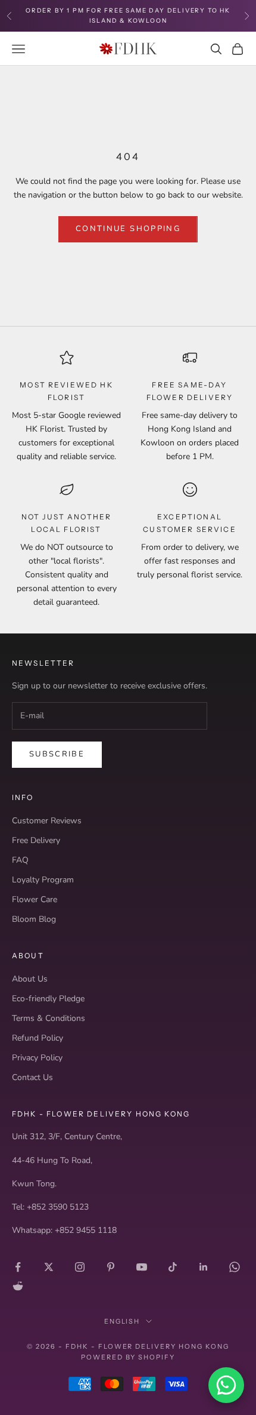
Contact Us (32, 1077)
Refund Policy (37, 1038)
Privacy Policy (37, 1057)
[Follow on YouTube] (142, 1267)
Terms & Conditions (48, 1018)
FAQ (20, 860)
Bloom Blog (34, 919)
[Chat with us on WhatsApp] (226, 1385)
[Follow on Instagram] (80, 1267)
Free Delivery (36, 840)
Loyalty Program (43, 879)
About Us (30, 979)
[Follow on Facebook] (18, 1267)
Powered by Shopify (128, 1357)
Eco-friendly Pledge (48, 998)
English (122, 1321)
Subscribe (57, 754)
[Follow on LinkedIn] (204, 1267)
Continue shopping (128, 228)
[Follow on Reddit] (18, 1286)
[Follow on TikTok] (173, 1267)
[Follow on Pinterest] (111, 1267)
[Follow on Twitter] (49, 1267)
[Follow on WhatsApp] (235, 1267)
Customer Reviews (47, 820)
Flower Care (34, 899)
